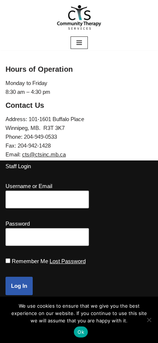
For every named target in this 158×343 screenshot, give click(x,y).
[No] (148, 319)
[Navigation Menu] (79, 42)
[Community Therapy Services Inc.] (79, 17)
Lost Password (68, 261)
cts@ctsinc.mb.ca (44, 154)
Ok (81, 332)
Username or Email (29, 186)
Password (18, 223)
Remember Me (30, 261)
